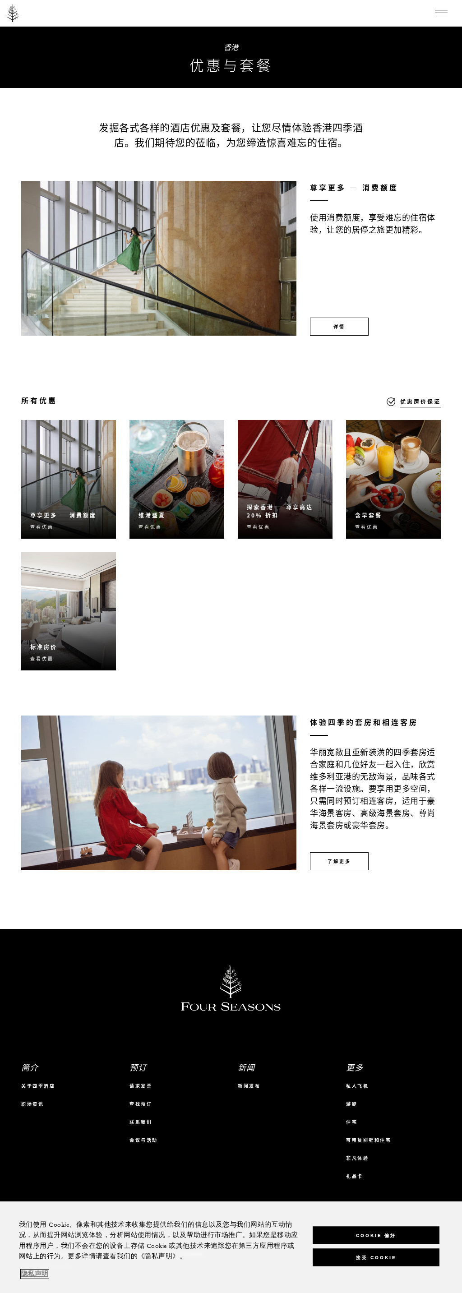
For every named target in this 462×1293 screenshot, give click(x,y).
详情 (339, 326)
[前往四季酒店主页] (13, 13)
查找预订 (140, 1103)
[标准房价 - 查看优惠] (68, 611)
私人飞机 (357, 1085)
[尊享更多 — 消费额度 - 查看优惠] (68, 479)
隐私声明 (34, 1274)
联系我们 (140, 1121)
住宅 (351, 1121)
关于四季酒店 (38, 1085)
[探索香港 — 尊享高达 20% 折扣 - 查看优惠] (285, 479)
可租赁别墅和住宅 (368, 1139)
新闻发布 (249, 1085)
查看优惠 (42, 527)
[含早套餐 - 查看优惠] (393, 479)
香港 (231, 47)
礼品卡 (354, 1176)
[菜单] (441, 13)
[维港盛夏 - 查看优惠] (176, 479)
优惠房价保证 (420, 401)
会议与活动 (143, 1139)
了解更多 (339, 861)
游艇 (351, 1103)
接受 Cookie (376, 1257)
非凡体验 (357, 1157)
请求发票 (140, 1085)
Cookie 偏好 (376, 1235)
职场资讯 (32, 1103)
